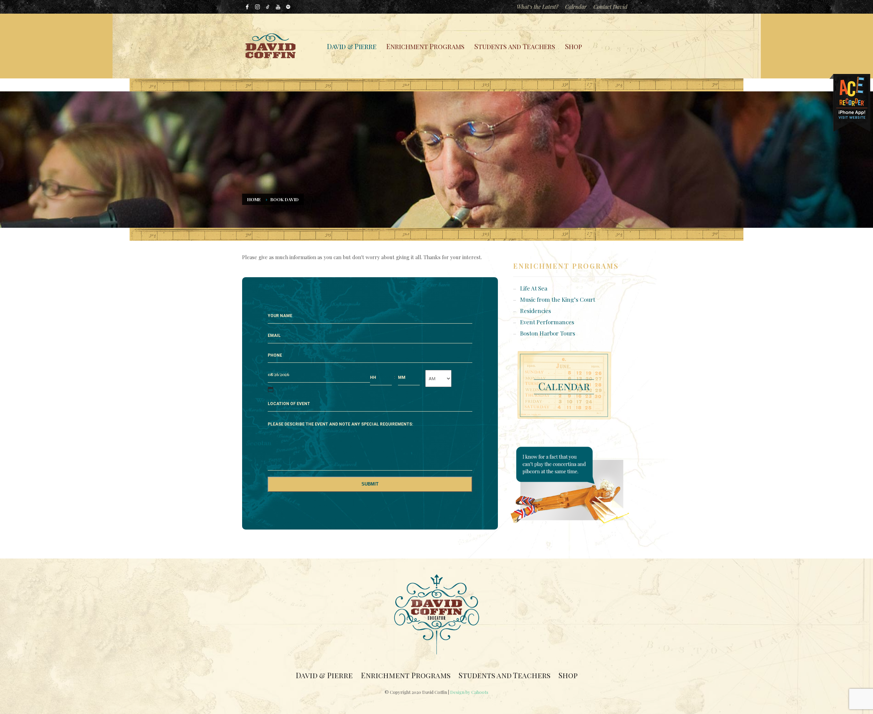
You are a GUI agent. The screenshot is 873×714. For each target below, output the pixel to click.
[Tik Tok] (268, 7)
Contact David (610, 6)
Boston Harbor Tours (547, 333)
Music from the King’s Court (557, 299)
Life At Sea (533, 288)
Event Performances (547, 322)
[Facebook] (247, 7)
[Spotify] (288, 7)
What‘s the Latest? (537, 6)
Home (254, 199)
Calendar (576, 6)
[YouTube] (278, 7)
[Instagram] (257, 7)
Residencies (535, 310)
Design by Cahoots (469, 692)
